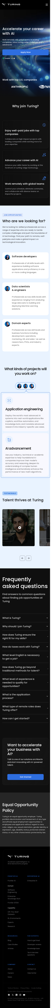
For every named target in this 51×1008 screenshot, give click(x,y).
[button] (18, 527)
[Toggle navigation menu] (46, 4)
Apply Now (26, 52)
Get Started (25, 777)
